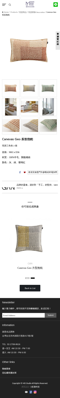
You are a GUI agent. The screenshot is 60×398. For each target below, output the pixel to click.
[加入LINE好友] (55, 4)
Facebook (20, 172)
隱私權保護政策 (9, 372)
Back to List (30, 288)
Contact (26, 392)
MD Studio (30, 4)
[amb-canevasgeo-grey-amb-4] (29, 107)
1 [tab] (27, 278)
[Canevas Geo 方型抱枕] (30, 238)
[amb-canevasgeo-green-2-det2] (48, 107)
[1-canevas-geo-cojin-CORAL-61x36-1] (11, 88)
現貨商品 (23, 12)
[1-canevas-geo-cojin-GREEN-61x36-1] (48, 88)
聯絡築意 (6, 368)
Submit (51, 315)
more (19, 188)
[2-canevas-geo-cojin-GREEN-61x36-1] (48, 125)
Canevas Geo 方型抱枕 (30, 267)
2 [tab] (33, 278)
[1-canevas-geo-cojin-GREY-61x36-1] (29, 88)
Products (13, 12)
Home (6, 12)
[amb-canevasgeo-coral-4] (11, 107)
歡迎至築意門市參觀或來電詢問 (43, 172)
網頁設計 (26, 387)
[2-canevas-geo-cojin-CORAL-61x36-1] (11, 125)
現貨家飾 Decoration (36, 12)
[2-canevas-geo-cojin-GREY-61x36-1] (29, 125)
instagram (35, 392)
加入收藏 (24, 172)
